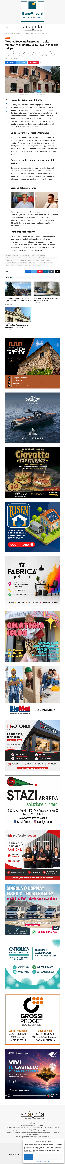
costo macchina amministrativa (13, 257)
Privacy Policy (46, 1161)
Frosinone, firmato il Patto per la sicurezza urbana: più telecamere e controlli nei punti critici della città (18, 300)
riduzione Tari (19, 265)
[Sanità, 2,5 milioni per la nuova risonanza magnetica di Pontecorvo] (47, 289)
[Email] (6, 119)
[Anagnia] (32, 27)
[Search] (58, 27)
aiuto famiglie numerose (12, 255)
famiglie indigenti (41, 257)
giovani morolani (52, 257)
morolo (40, 262)
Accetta (28, 1157)
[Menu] (7, 27)
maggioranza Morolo (11, 262)
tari (26, 265)
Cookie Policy (39, 1161)
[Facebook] (6, 103)
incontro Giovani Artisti (11, 260)
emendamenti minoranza (29, 257)
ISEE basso (36, 260)
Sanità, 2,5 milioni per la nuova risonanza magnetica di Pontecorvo (46, 299)
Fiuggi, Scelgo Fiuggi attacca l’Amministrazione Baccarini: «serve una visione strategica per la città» (16, 325)
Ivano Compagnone (45, 260)
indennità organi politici (25, 260)
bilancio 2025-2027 (25, 255)
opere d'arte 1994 (10, 265)
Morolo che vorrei (48, 262)
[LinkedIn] (6, 111)
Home (6, 33)
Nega (38, 1157)
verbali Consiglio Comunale (35, 265)
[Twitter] (6, 107)
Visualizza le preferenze (53, 1157)
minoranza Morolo (22, 262)
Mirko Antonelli (32, 262)
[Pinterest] (6, 115)
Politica (7, 37)
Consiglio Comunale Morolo (39, 255)
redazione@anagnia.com (36, 1138)
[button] (62, 1141)
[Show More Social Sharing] (40, 62)
